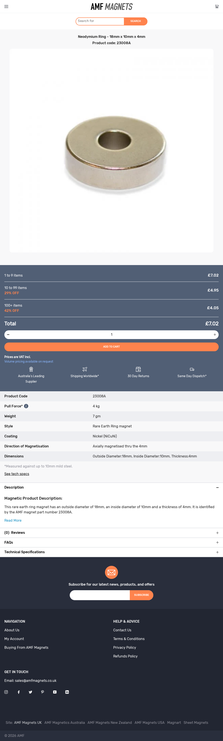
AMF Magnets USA (150, 723)
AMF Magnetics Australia (64, 723)
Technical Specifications (24, 552)
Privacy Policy (124, 647)
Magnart (174, 723)
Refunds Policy (125, 656)
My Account (14, 639)
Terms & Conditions (129, 639)
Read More (13, 520)
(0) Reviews (14, 533)
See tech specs (16, 474)
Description (14, 487)
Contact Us (122, 630)
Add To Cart (111, 346)
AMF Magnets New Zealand (110, 723)
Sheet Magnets (196, 723)
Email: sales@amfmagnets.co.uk (30, 681)
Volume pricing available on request (28, 361)
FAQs (8, 542)
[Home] (112, 6)
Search (135, 21)
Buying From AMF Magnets (26, 647)
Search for (86, 21)
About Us (11, 630)
